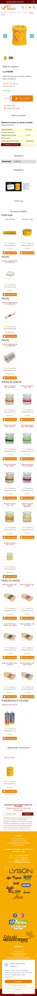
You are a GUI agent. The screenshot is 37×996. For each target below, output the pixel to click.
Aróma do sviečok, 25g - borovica (10, 426)
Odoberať (27, 814)
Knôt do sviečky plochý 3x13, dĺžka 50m (9, 345)
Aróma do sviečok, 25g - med (10, 504)
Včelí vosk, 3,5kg (27, 219)
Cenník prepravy (18, 956)
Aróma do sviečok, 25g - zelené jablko (27, 426)
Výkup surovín (18, 951)
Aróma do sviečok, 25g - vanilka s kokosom (27, 505)
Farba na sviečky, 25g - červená (9, 663)
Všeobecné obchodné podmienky (18, 958)
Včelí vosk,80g (9, 219)
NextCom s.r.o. (18, 994)
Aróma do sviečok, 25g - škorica (10, 465)
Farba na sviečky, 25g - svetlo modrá (27, 663)
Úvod (5, 13)
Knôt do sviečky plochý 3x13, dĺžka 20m (9, 303)
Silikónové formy (15, 13)
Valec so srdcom (9, 757)
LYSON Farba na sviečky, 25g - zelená (10, 624)
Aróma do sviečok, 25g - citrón (10, 543)
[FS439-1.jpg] (18, 186)
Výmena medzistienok (18, 954)
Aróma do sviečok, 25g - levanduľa (27, 465)
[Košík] (29, 7)
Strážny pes (10, 105)
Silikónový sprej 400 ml (9, 705)
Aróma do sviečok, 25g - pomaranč (10, 386)
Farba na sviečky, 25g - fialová (9, 585)
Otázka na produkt (13, 108)
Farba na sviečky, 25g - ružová (27, 585)
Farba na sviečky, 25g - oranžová (27, 624)
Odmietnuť (18, 989)
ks (8, 98)
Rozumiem (18, 981)
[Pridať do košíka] (10, 252)
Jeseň (25, 13)
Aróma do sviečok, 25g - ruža (27, 386)
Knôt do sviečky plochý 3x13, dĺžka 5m (9, 261)
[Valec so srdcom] (18, 34)
